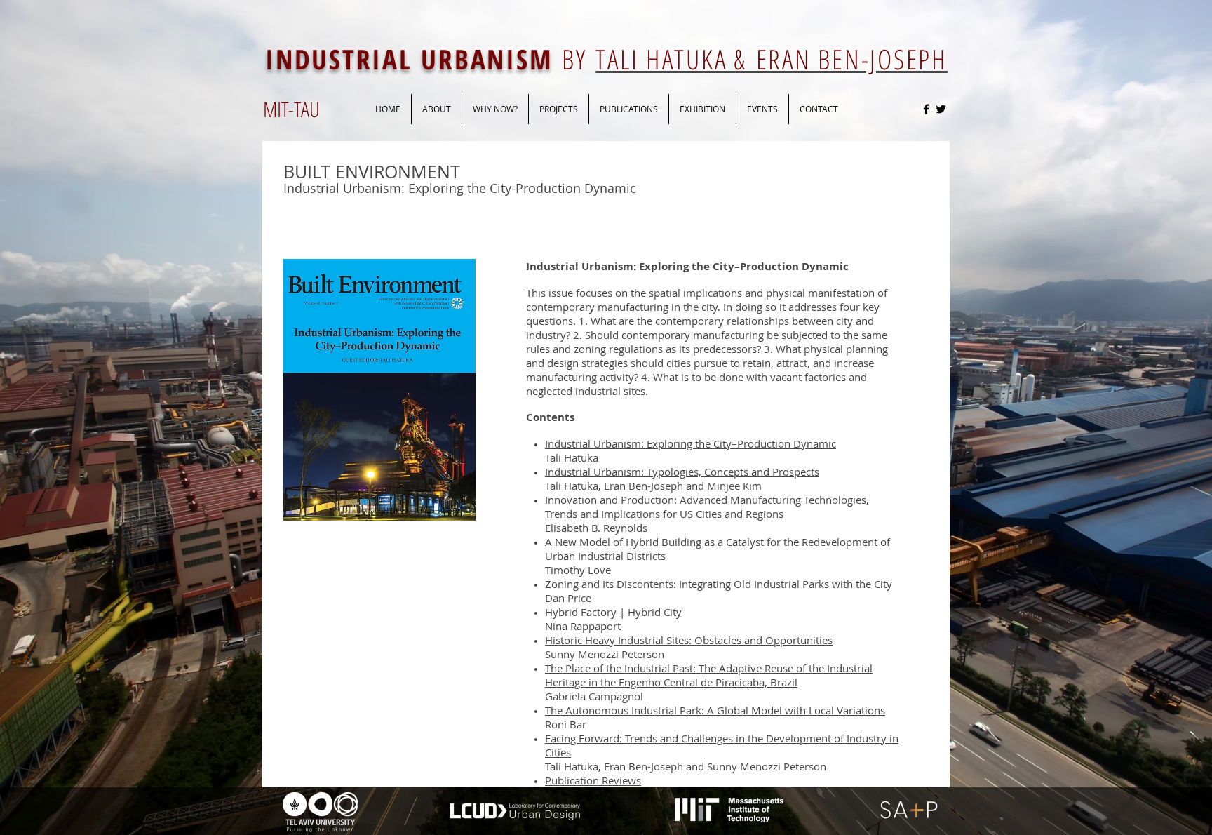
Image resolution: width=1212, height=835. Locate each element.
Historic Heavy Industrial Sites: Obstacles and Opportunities (689, 640)
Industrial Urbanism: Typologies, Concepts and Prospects (682, 472)
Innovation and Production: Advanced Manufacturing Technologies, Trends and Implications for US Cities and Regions (707, 507)
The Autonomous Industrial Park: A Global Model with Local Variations (715, 710)
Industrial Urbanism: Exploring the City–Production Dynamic (690, 443)
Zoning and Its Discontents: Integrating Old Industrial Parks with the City (718, 584)
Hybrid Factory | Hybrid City (613, 612)
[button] (628, 109)
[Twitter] (941, 109)
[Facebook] (926, 109)
